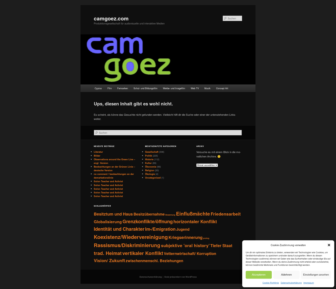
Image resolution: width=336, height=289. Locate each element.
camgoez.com (111, 18)
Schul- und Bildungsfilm (146, 88)
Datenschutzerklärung (291, 282)
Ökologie (150, 174)
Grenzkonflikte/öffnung (147, 221)
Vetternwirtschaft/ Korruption (190, 253)
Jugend (183, 229)
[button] (329, 245)
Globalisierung (108, 221)
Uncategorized (153, 177)
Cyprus (98, 88)
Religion (149, 170)
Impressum (308, 282)
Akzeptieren (258, 274)
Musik (207, 88)
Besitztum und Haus (113, 214)
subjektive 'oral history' (185, 245)
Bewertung (170, 214)
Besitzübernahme (149, 214)
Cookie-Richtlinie (270, 282)
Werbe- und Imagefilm (174, 88)
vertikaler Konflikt (142, 253)
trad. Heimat (108, 253)
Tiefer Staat (221, 245)
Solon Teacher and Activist (108, 181)
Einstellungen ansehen (316, 274)
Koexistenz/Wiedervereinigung (131, 236)
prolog (206, 238)
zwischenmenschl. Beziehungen (154, 260)
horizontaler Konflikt (195, 221)
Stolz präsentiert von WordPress (180, 276)
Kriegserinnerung (185, 237)
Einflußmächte (193, 213)
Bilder (97, 155)
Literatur (98, 151)
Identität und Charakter (119, 228)
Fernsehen (122, 88)
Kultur (148, 163)
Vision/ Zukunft (109, 260)
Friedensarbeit (226, 214)
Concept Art (222, 88)
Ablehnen (286, 274)
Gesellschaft (151, 151)
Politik (148, 155)
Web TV (195, 88)
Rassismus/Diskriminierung (127, 245)
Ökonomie (150, 166)
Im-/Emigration (160, 229)
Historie (149, 159)
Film (109, 88)
